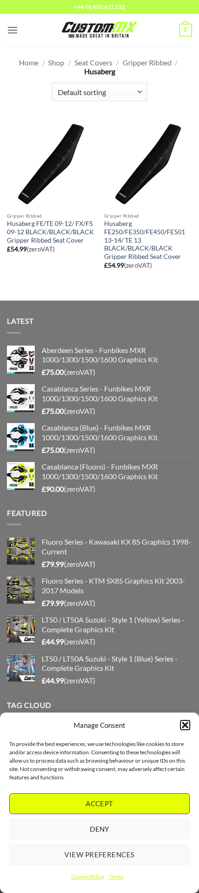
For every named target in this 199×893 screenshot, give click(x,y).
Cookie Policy (87, 876)
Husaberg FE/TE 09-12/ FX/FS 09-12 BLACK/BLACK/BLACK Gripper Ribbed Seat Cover (50, 232)
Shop (56, 62)
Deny (99, 829)
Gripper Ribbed (147, 62)
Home (28, 62)
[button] (185, 725)
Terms (116, 876)
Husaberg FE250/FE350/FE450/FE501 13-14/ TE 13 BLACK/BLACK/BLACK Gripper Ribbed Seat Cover (144, 240)
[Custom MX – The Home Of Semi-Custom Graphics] (99, 30)
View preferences (99, 854)
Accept (99, 803)
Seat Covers (93, 62)
